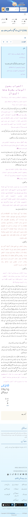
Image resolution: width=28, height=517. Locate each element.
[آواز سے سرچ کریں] (3, 9)
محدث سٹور (25, 495)
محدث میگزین (7, 489)
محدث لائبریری (15, 485)
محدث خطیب (24, 500)
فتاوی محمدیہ (4, 22)
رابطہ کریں (19, 509)
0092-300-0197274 (21, 468)
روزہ (22, 21)
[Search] (7, 9)
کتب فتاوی (3, 19)
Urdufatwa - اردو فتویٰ (16, 513)
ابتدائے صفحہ (8, 400)
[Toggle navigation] (25, 14)
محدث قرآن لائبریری (15, 494)
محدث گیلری (15, 500)
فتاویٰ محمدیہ (5, 385)
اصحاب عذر (23, 23)
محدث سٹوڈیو (24, 485)
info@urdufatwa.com (20, 471)
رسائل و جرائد (7, 485)
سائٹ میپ (4, 509)
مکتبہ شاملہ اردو (7, 495)
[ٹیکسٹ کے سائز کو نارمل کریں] (7, 42)
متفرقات (13, 23)
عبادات (23, 19)
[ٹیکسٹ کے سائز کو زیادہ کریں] (3, 42)
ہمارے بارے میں (25, 509)
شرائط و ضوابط (15, 509)
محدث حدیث (24, 489)
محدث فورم (16, 489)
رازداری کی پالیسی (9, 509)
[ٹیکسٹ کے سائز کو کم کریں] (11, 42)
